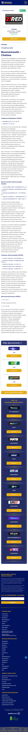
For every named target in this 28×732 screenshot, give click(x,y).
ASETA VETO (14, 39)
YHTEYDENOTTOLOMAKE (18, 709)
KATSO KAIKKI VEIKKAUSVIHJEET (14, 392)
